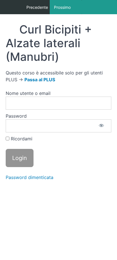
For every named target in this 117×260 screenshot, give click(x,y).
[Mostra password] (101, 125)
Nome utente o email (28, 93)
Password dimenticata (29, 177)
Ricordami (20, 139)
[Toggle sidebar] (99, 7)
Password (16, 116)
